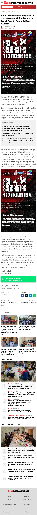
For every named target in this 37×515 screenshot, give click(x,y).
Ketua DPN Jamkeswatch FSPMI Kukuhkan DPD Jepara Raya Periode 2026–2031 (21, 418)
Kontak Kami (27, 502)
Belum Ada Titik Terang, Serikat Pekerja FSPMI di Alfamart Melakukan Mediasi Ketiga (27, 350)
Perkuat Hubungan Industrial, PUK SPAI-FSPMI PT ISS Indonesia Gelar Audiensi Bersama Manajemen (20, 464)
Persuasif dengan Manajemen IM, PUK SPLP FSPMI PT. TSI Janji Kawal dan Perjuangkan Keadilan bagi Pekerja (21, 394)
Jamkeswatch (11, 415)
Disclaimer (27, 504)
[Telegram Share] (30, 295)
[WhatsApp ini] (34, 295)
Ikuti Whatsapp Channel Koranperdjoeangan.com (13, 279)
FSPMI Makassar (16, 286)
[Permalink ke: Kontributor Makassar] (2, 27)
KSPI (27, 494)
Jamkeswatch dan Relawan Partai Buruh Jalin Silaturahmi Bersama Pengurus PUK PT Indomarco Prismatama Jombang (20, 386)
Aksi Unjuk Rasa (6, 286)
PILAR (17, 415)
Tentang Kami (9, 502)
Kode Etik (27, 497)
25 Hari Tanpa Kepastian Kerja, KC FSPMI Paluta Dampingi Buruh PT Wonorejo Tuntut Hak (20, 478)
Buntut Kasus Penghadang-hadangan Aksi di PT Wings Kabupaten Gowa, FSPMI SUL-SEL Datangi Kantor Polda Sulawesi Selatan (17, 141)
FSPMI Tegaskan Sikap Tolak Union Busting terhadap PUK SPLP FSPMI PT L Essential (21, 470)
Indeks (9, 497)
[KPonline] (18, 2)
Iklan (9, 499)
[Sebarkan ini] (22, 295)
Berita (10, 383)
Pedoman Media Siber (9, 504)
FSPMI (9, 494)
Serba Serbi (22, 415)
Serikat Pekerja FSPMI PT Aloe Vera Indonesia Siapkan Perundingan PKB (19, 411)
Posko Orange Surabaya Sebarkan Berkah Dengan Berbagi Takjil (28, 302)
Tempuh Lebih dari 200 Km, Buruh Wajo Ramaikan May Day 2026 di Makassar (27, 327)
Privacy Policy (27, 499)
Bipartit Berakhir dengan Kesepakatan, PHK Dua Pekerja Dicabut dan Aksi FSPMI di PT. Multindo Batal (21, 450)
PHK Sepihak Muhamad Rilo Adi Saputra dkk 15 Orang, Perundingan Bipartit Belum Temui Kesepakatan (21, 457)
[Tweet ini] (26, 295)
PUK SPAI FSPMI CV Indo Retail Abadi (11, 289)
